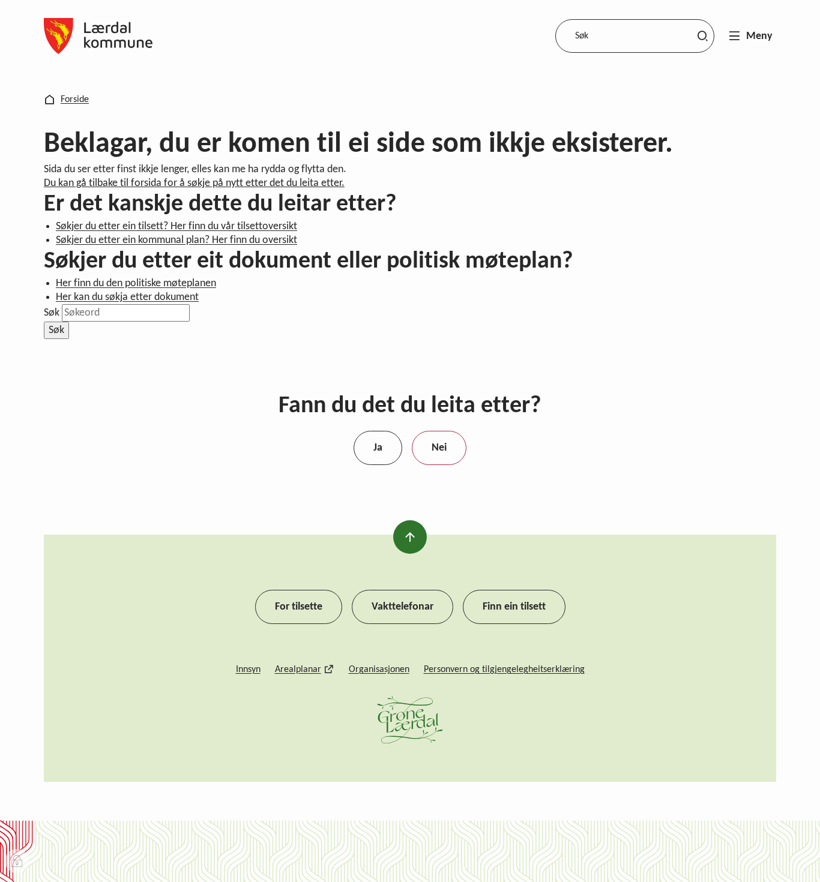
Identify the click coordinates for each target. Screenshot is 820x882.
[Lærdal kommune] (98, 36)
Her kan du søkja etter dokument (127, 297)
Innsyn (248, 669)
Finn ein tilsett (514, 607)
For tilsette (298, 607)
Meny (759, 36)
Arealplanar (298, 669)
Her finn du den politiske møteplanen (136, 283)
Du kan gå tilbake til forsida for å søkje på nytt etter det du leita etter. (194, 183)
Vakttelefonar (402, 607)
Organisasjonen (379, 669)
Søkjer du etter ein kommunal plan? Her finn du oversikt (176, 240)
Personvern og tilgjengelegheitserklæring (504, 669)
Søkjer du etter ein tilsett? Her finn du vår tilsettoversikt (176, 226)
